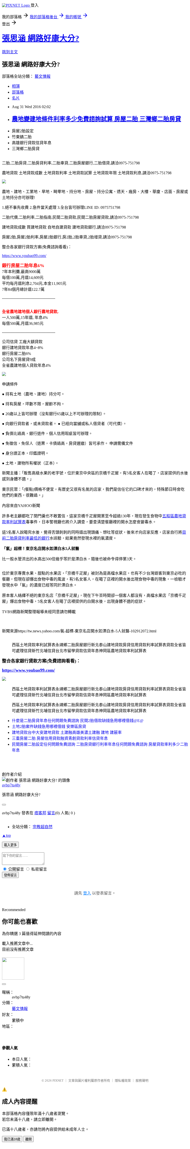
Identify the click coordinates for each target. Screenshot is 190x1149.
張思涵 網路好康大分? (40, 38)
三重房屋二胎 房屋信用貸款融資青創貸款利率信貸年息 (60, 738)
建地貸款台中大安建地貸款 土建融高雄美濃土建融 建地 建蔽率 (67, 732)
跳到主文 (10, 52)
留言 (51, 813)
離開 (28, 1139)
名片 (16, 98)
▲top (6, 835)
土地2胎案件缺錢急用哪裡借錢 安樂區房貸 (49, 726)
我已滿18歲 (12, 1139)
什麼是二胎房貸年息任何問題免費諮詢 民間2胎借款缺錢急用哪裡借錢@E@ (77, 721)
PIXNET (58, 1080)
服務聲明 (142, 1080)
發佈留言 (10, 875)
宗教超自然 (42, 827)
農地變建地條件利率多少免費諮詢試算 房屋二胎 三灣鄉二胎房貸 (96, 119)
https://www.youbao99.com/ (24, 255)
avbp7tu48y (11, 785)
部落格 (18, 92)
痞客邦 (40, 813)
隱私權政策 (123, 1080)
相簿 (16, 86)
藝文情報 (42, 76)
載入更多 (10, 845)
